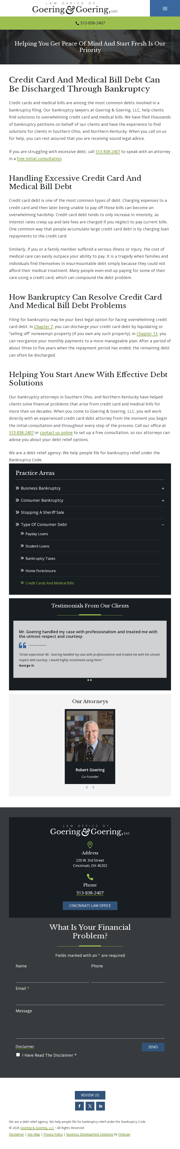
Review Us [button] (90, 1095)
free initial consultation (39, 158)
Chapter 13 (147, 333)
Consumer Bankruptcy (42, 500)
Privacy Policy (53, 1134)
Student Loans (37, 546)
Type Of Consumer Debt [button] (44, 524)
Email (22, 988)
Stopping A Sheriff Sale (42, 512)
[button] (165, 8)
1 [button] (88, 680)
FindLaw (124, 1134)
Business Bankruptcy (41, 488)
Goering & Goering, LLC (37, 1128)
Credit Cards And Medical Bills (49, 583)
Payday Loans (36, 533)
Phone (97, 965)
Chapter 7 (43, 326)
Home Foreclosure (40, 570)
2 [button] (91, 680)
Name (21, 965)
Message (24, 1010)
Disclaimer (25, 1046)
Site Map (33, 1134)
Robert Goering (90, 770)
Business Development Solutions (89, 1134)
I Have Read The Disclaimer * (49, 1055)
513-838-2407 (92, 23)
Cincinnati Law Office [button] (90, 905)
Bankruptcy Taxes (40, 558)
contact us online (56, 432)
